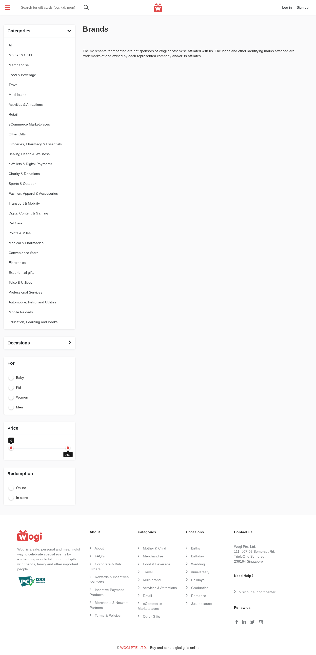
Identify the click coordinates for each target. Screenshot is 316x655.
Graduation (199, 588)
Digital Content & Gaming (28, 213)
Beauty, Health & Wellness (29, 154)
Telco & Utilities (20, 282)
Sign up (303, 7)
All (10, 45)
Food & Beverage (22, 75)
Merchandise (19, 65)
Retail (13, 114)
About (99, 548)
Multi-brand (17, 95)
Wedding (197, 564)
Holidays (197, 580)
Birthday (197, 556)
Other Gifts (17, 134)
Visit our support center (257, 592)
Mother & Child (20, 55)
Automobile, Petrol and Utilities (32, 302)
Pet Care (15, 223)
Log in (287, 7)
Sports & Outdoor (22, 184)
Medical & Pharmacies (26, 243)
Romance (198, 596)
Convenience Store (24, 253)
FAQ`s (99, 556)
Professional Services (25, 292)
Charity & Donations (24, 174)
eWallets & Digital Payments (30, 164)
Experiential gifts (21, 273)
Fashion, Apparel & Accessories (33, 193)
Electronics (17, 263)
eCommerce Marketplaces (29, 124)
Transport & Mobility (24, 203)
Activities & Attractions (26, 104)
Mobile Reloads (21, 312)
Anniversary (199, 572)
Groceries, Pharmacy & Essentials (35, 144)
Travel (13, 85)
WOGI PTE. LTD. (133, 648)
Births (195, 548)
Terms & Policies (107, 615)
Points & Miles (20, 233)
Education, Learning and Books (33, 322)
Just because (201, 604)
